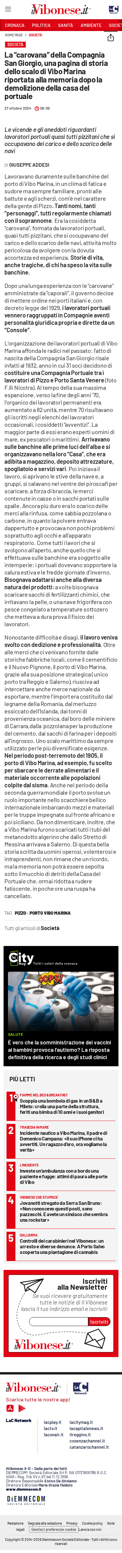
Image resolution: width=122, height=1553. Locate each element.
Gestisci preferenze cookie (53, 1529)
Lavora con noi (89, 1529)
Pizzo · (21, 913)
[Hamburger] (7, 10)
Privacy (72, 1523)
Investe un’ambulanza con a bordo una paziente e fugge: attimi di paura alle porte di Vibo (63, 1176)
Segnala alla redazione (45, 1523)
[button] (111, 38)
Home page (14, 35)
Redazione (15, 1523)
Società (35, 35)
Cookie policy (92, 1523)
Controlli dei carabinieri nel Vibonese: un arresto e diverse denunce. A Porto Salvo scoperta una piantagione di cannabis (62, 1246)
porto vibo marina (50, 913)
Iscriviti (99, 1321)
